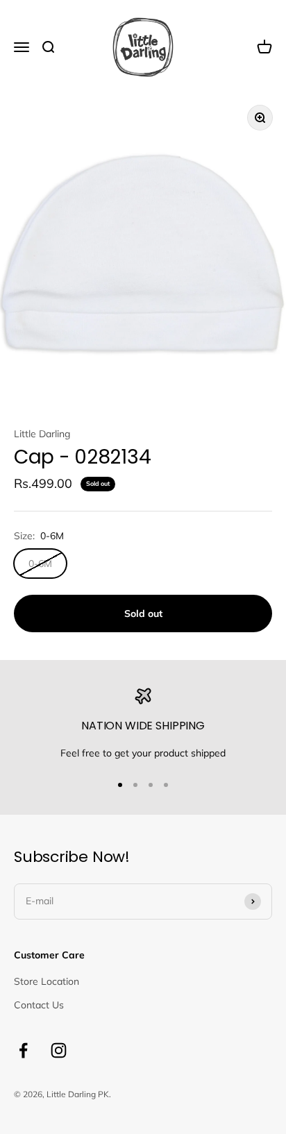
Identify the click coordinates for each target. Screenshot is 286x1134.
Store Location (46, 981)
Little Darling (42, 434)
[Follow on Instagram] (58, 1050)
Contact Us (39, 1005)
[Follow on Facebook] (23, 1050)
